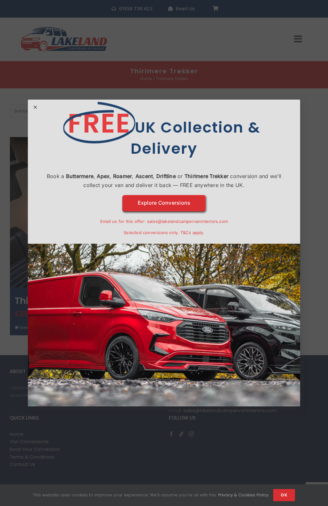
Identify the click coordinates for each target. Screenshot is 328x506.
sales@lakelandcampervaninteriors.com (187, 221)
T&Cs (185, 232)
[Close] (35, 107)
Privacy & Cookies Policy (243, 495)
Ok (284, 495)
